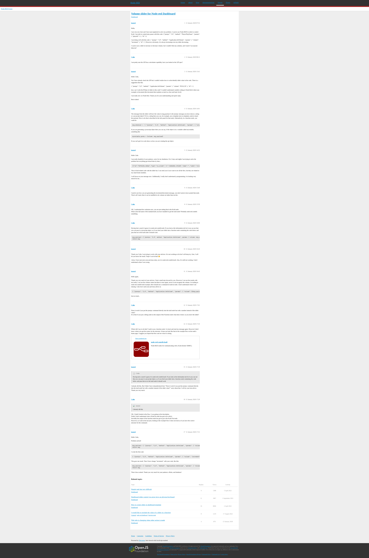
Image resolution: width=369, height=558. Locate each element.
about (190, 3)
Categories (140, 536)
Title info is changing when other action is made (148, 520)
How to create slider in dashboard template (146, 505)
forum (220, 3)
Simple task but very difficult (141, 489)
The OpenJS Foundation (163, 554)
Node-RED (135, 2)
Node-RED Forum (6, 9)
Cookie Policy (224, 554)
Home (133, 536)
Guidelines (148, 536)
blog (197, 3)
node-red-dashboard (142, 515)
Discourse (142, 540)
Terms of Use (173, 554)
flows (228, 3)
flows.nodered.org (140, 338)
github (236, 3)
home (183, 3)
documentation (208, 3)
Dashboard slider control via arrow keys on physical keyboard (153, 497)
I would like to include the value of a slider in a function (151, 513)
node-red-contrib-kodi (159, 342)
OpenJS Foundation (168, 546)
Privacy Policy (170, 536)
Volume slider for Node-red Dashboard (153, 13)
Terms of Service (159, 536)
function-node (152, 515)
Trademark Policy (192, 548)
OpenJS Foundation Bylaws (193, 554)
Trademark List (203, 548)
